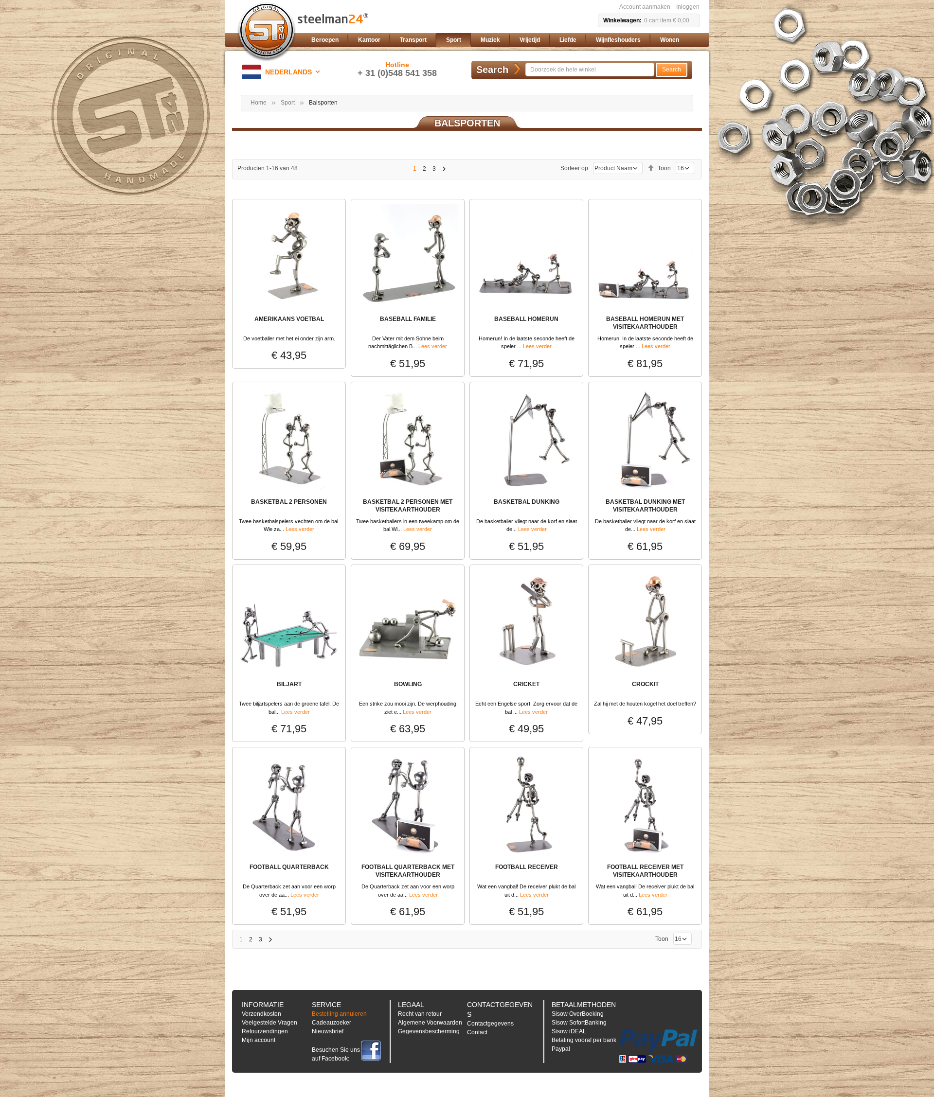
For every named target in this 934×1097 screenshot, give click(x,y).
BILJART (289, 684)
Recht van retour (420, 1013)
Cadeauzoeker (331, 1022)
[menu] (503, 40)
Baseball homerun (526, 319)
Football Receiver (526, 867)
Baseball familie (408, 319)
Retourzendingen (265, 1031)
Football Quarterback (289, 867)
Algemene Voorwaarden (430, 1022)
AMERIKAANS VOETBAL (289, 319)
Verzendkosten (261, 1013)
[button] (282, 72)
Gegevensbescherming (429, 1031)
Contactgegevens (490, 1023)
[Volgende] (444, 169)
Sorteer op (574, 168)
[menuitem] (325, 40)
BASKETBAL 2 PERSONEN (289, 501)
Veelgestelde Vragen (269, 1022)
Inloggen (688, 6)
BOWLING (408, 684)
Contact (477, 1032)
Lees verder (432, 346)
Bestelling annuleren (339, 1013)
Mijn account (258, 1040)
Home (259, 102)
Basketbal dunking (526, 501)
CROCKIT (645, 684)
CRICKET (526, 684)
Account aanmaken (644, 6)
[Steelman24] (266, 32)
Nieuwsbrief (327, 1031)
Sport (288, 102)
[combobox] (589, 69)
